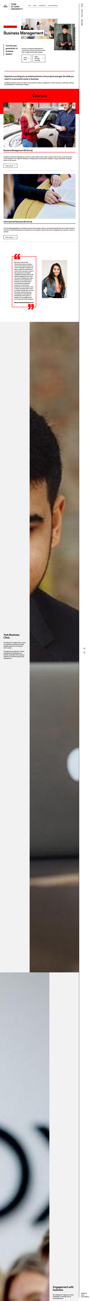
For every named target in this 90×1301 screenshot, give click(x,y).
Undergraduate (42, 5)
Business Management (53, 5)
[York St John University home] (13, 6)
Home (29, 5)
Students (84, 1293)
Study (82, 5)
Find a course (82, 13)
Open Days (82, 22)
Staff (82, 1295)
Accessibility (85, 1296)
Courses (35, 5)
